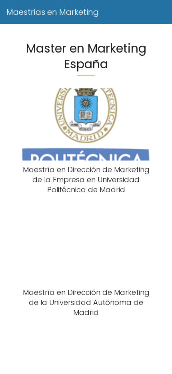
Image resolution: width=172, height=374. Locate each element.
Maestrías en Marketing (52, 12)
